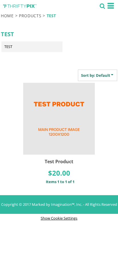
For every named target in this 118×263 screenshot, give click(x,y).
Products (30, 15)
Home (7, 15)
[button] (102, 6)
